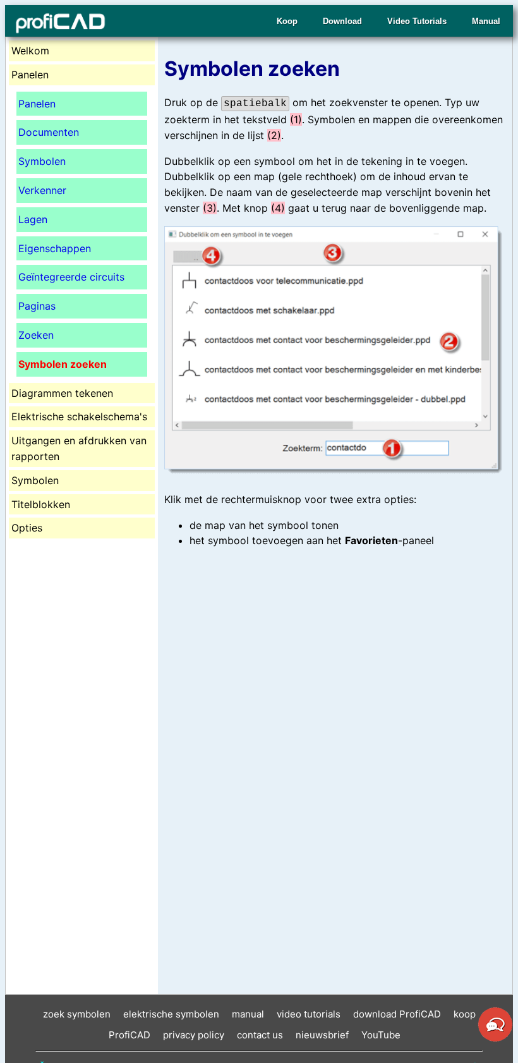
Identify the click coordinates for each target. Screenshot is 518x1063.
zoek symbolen (77, 1014)
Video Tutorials (417, 21)
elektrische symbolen (171, 1014)
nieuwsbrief (322, 1035)
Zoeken (36, 335)
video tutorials (308, 1014)
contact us (260, 1035)
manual (248, 1014)
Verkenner (42, 190)
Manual (486, 21)
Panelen (37, 103)
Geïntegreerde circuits (71, 276)
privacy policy (193, 1035)
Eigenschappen (54, 248)
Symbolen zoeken (62, 364)
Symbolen (42, 161)
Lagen (32, 219)
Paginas (37, 306)
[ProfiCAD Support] (495, 1039)
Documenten (48, 132)
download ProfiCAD (397, 1014)
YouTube (381, 1035)
